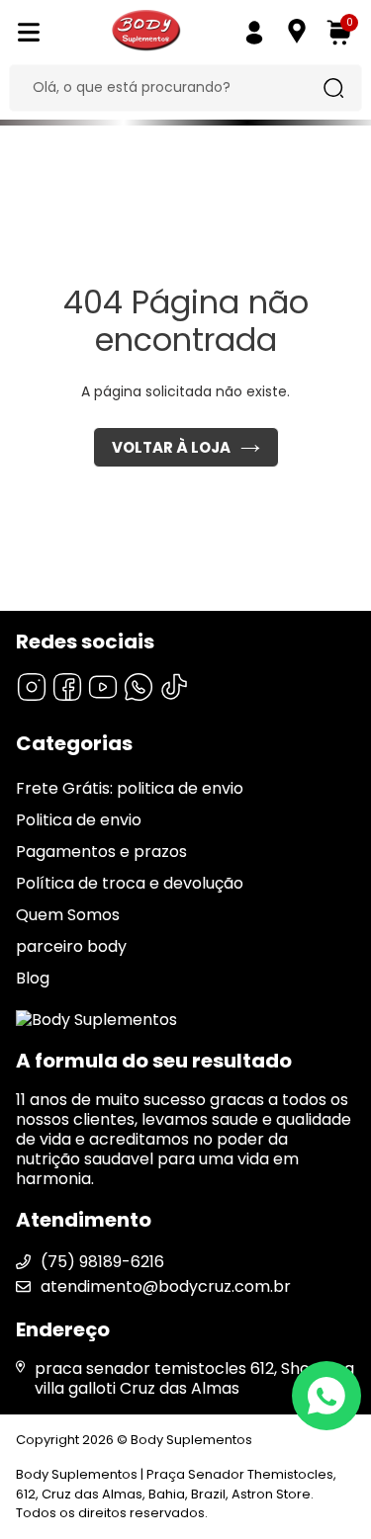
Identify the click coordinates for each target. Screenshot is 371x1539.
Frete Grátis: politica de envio (129, 788)
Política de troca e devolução (129, 883)
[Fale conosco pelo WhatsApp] (326, 1395)
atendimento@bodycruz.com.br (166, 1286)
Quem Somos (68, 914)
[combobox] (170, 88)
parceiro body (71, 946)
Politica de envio (78, 820)
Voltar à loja (171, 447)
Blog (32, 978)
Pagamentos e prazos (101, 851)
